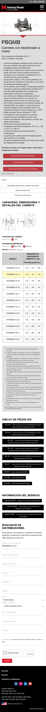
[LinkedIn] (25, 683)
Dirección (6, 573)
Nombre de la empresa (10, 555)
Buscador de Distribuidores (23, 156)
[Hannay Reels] (13, 10)
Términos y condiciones (11, 679)
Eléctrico (29, 246)
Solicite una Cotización (23, 162)
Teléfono (5, 630)
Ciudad (5, 591)
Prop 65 (4, 675)
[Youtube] (30, 683)
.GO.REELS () (21, 697)
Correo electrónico (9, 621)
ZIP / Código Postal (9, 612)
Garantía (5, 671)
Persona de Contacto (10, 564)
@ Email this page (8, 173)
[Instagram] (20, 683)
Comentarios (22, 640)
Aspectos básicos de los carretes (23, 169)
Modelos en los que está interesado (11, 543)
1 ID (15, 239)
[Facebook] (16, 683)
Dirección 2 (6, 582)
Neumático (18, 246)
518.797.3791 (6, 697)
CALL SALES (38, 2)
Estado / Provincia (9, 603)
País (4, 596)
